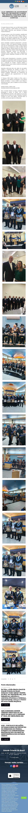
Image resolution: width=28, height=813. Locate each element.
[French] (21, 1)
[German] (23, 1)
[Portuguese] (16, 1)
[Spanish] (19, 1)
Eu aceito (24, 797)
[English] (17, 1)
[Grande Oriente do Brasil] (14, 6)
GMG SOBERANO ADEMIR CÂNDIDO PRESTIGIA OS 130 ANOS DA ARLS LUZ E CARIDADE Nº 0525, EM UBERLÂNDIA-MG (13, 713)
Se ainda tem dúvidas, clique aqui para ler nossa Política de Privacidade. (9, 810)
